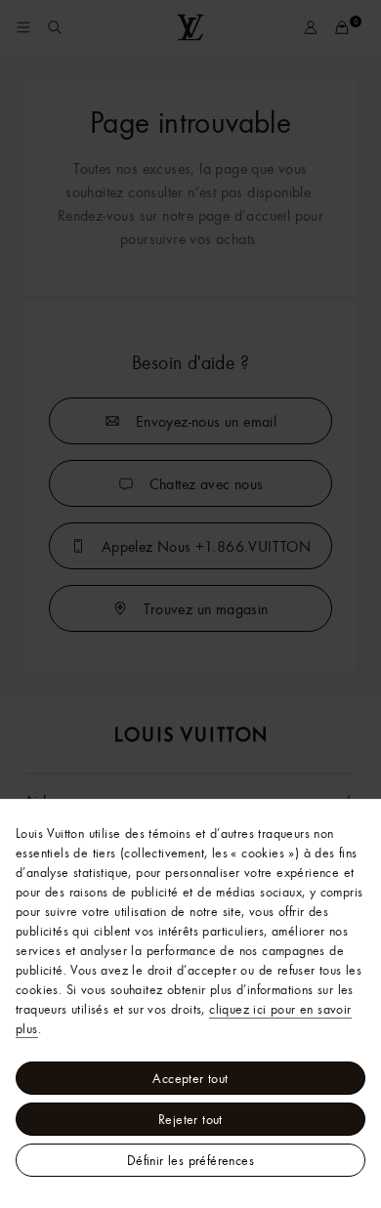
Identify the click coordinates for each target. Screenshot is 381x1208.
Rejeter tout (190, 1119)
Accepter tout (190, 1078)
